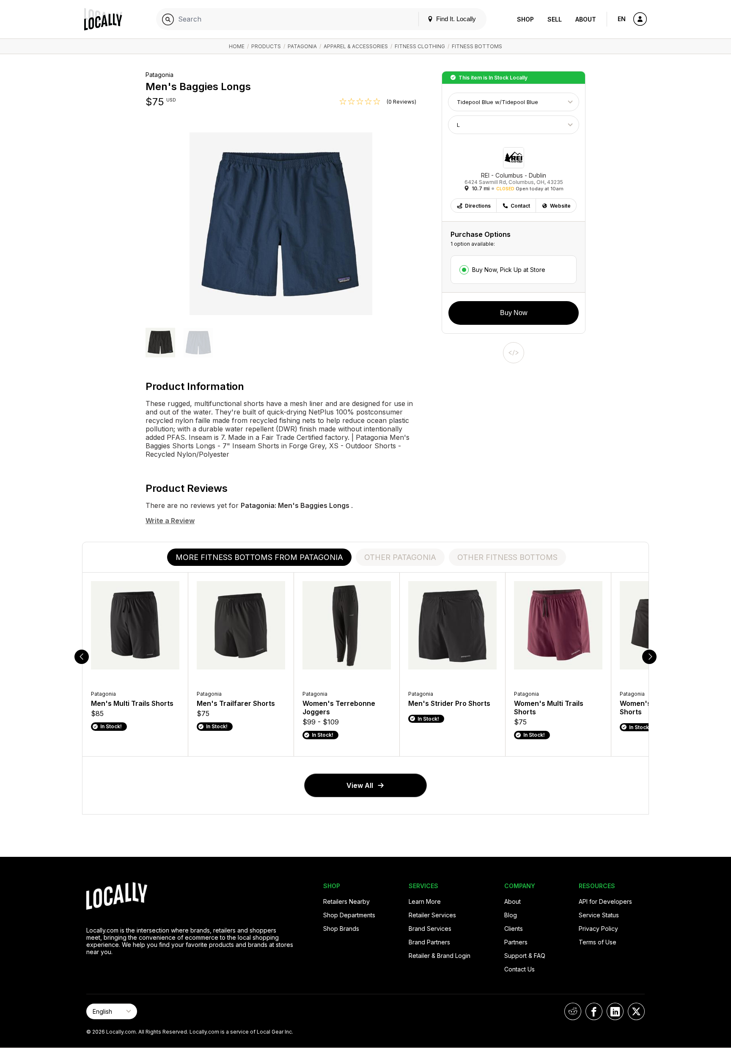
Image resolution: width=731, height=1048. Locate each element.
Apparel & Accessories (356, 46)
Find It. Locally (455, 18)
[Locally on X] (636, 1011)
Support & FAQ (524, 955)
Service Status (599, 915)
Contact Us (519, 969)
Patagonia (302, 46)
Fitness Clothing (420, 46)
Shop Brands (341, 928)
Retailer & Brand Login (439, 955)
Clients (513, 928)
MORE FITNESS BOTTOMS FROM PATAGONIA (259, 557)
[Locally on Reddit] (572, 1011)
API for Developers (605, 901)
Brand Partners (429, 942)
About (585, 19)
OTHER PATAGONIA (400, 557)
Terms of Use (597, 942)
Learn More (425, 901)
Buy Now (514, 312)
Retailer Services (432, 915)
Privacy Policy (598, 928)
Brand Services (430, 928)
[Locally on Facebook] (593, 1011)
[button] (160, 343)
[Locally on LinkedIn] (615, 1011)
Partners (516, 942)
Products (266, 46)
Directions (478, 206)
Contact (520, 206)
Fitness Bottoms (477, 46)
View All (359, 785)
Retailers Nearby (346, 901)
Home (237, 46)
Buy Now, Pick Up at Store (508, 269)
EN (622, 18)
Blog (510, 915)
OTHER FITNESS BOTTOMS (507, 557)
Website (560, 206)
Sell (554, 19)
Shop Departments (349, 915)
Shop (525, 19)
